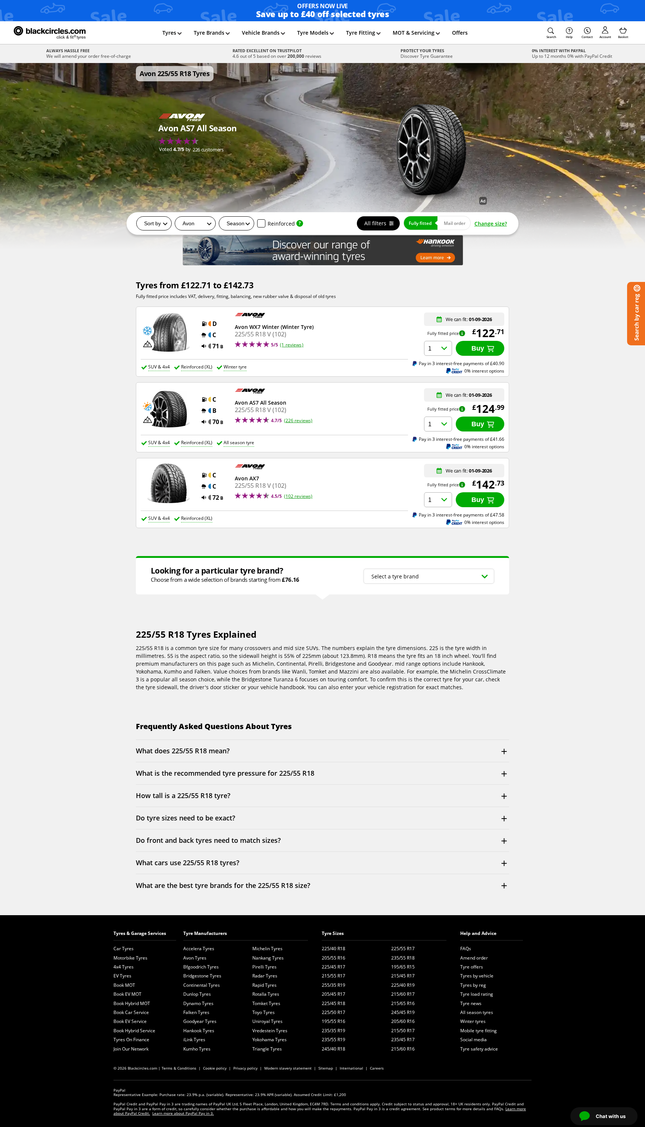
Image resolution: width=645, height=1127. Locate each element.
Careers (377, 1068)
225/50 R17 (333, 1012)
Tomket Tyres (266, 1003)
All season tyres (476, 1012)
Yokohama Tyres (269, 1039)
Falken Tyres (196, 1012)
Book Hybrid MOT (131, 1003)
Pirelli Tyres (264, 967)
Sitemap (325, 1068)
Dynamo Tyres (198, 1003)
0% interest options (484, 371)
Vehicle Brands (261, 32)
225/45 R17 (333, 967)
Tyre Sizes (333, 933)
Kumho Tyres (197, 1049)
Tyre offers (471, 967)
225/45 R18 (333, 1003)
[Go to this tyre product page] (197, 134)
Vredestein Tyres (269, 1030)
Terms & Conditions (179, 1068)
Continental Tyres (201, 985)
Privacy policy (245, 1068)
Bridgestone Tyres (202, 976)
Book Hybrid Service (134, 1030)
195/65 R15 (403, 967)
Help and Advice (478, 933)
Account (605, 37)
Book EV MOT (127, 994)
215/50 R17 (403, 1030)
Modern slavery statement (288, 1068)
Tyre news (471, 1003)
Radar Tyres (264, 976)
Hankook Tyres (198, 1030)
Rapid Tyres (264, 985)
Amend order (474, 958)
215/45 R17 (403, 976)
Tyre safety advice (479, 1049)
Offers (460, 32)
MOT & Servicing (413, 32)
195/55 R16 (333, 1021)
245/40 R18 (333, 1049)
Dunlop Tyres (197, 994)
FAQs (465, 948)
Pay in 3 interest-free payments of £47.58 (461, 515)
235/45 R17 (403, 1039)
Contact (587, 37)
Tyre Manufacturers (205, 933)
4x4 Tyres (123, 967)
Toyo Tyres (263, 1012)
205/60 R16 (403, 1021)
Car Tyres (123, 948)
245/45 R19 (403, 1012)
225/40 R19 (403, 985)
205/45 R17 (333, 994)
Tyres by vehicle (476, 976)
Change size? (490, 223)
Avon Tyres (194, 958)
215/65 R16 (403, 1003)
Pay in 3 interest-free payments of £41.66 (461, 439)
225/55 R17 (403, 948)
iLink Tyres (194, 1039)
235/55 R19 (333, 1039)
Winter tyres (473, 1021)
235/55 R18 (403, 958)
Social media (473, 1039)
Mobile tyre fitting (478, 1030)
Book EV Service (130, 1021)
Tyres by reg (473, 985)
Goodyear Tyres (199, 1021)
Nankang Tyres (268, 958)
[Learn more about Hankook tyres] (322, 250)
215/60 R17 (403, 994)
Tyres (169, 32)
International (351, 1068)
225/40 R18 (333, 948)
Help (569, 37)
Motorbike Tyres (130, 958)
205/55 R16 (333, 958)
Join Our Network (131, 1049)
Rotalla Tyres (265, 994)
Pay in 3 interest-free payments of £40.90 (461, 363)
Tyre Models (312, 32)
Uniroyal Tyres (267, 1021)
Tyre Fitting (360, 32)
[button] (551, 33)
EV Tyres (122, 976)
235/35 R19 (333, 1030)
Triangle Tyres (267, 1049)
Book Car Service (131, 1012)
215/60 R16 (403, 1049)
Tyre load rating (476, 994)
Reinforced (281, 223)
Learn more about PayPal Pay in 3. (183, 1113)
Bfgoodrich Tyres (201, 967)
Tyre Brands (209, 32)
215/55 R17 (333, 976)
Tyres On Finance (131, 1039)
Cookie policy (215, 1068)
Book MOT (124, 985)
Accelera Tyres (198, 948)
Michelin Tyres (267, 948)
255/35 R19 (333, 985)
